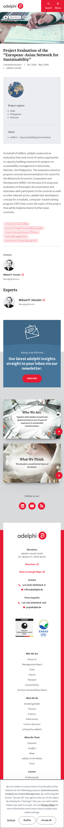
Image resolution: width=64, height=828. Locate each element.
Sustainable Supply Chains (16, 236)
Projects (32, 714)
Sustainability (32, 685)
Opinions (32, 743)
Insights (32, 748)
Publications (32, 719)
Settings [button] (11, 820)
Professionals (32, 777)
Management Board (32, 664)
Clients (32, 674)
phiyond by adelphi (32, 729)
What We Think (32, 737)
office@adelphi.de (33, 589)
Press (32, 763)
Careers (32, 771)
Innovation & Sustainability (16, 224)
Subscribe (32, 378)
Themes (32, 709)
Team (32, 669)
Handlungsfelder (32, 703)
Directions (30, 564)
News (32, 753)
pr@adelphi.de (33, 607)
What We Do (15, 17)
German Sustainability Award (32, 690)
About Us (32, 659)
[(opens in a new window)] (43, 636)
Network (32, 679)
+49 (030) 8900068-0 (34, 585)
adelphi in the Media (32, 758)
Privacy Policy (48, 805)
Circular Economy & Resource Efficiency (21, 232)
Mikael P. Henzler (12, 274)
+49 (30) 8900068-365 (33, 602)
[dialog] (32, 804)
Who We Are (32, 653)
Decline (27, 820)
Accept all (46, 820)
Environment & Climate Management (21, 240)
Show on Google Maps (30, 572)
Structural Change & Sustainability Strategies (24, 228)
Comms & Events (32, 724)
